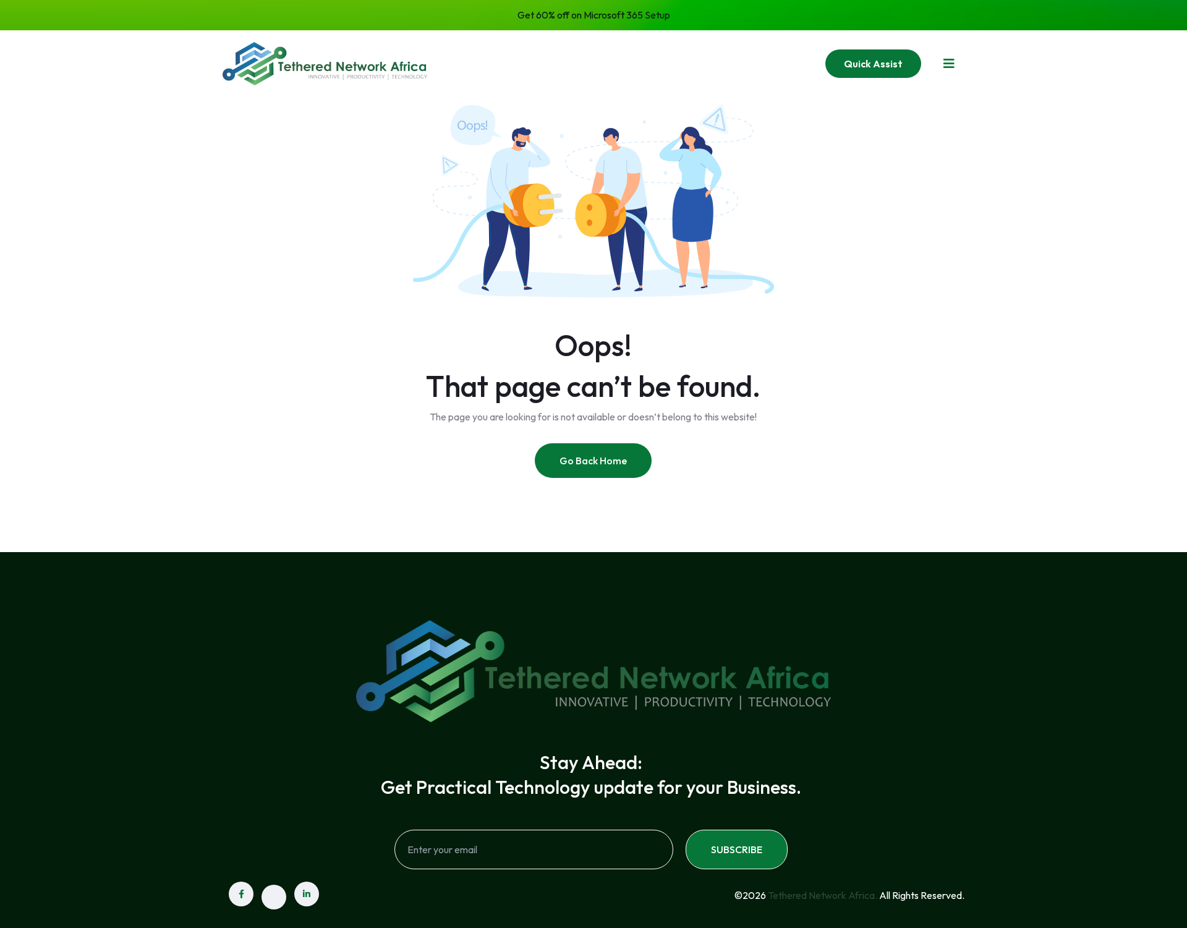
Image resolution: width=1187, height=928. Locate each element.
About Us (555, 63)
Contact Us (745, 63)
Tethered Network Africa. (822, 895)
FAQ (684, 63)
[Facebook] (241, 894)
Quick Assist (873, 63)
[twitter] (274, 897)
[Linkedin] (306, 894)
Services (621, 63)
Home (495, 63)
